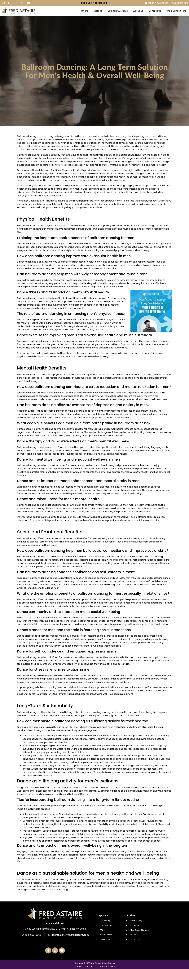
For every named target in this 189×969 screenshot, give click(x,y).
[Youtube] (28, 3)
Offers (84, 11)
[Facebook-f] (16, 3)
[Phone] (4, 3)
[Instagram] (22, 3)
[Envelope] (10, 3)
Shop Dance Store (176, 11)
